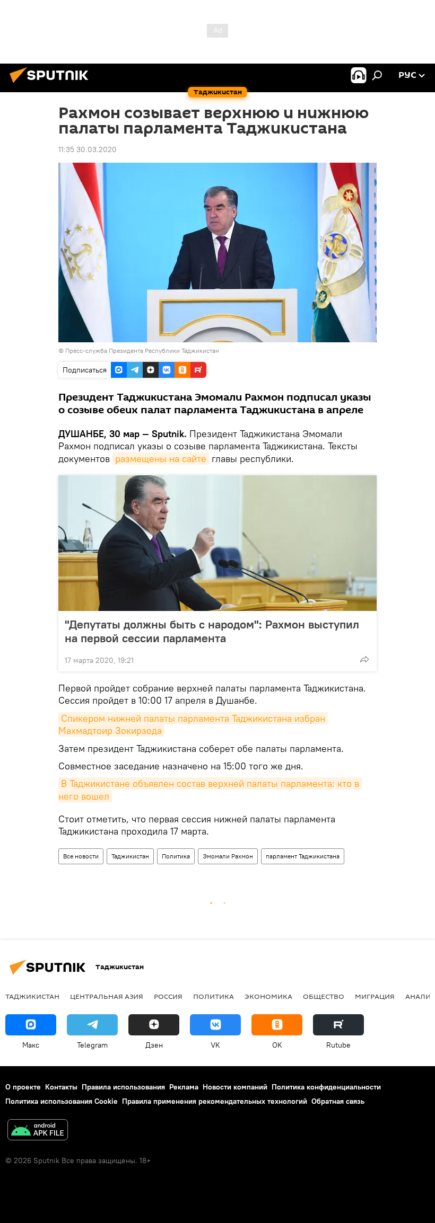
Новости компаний (235, 1087)
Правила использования (123, 1087)
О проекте (23, 1087)
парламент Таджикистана (303, 856)
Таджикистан (130, 856)
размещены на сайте (160, 459)
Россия (168, 996)
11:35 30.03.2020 (87, 149)
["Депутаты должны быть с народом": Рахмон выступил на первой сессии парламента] (217, 543)
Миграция (375, 996)
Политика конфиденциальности (326, 1087)
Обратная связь (337, 1101)
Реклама (183, 1087)
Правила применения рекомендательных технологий (214, 1101)
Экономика (268, 996)
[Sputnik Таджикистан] (52, 84)
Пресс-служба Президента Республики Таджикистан (142, 351)
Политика (176, 856)
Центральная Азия (106, 996)
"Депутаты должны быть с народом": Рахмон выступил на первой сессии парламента (212, 631)
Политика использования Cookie (61, 1101)
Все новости (81, 856)
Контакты (61, 1087)
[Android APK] (38, 1131)
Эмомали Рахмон (228, 856)
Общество (323, 996)
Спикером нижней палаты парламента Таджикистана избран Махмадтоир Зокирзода (193, 724)
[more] (364, 659)
